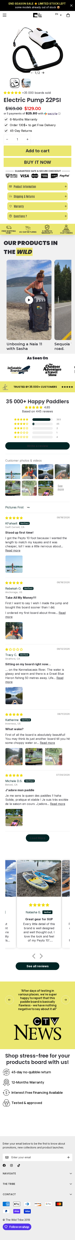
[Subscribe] (68, 1157)
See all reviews (38, 966)
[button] (58, 14)
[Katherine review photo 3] (53, 756)
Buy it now (37, 162)
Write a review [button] (37, 446)
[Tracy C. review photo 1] (14, 695)
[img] (14, 518)
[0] (68, 15)
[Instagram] (11, 1165)
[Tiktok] (18, 1165)
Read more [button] (12, 550)
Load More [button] (37, 838)
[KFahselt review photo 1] (14, 564)
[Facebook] (4, 1165)
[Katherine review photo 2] (34, 756)
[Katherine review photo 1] (14, 756)
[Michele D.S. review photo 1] (14, 817)
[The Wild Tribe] (37, 15)
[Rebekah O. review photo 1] (14, 630)
